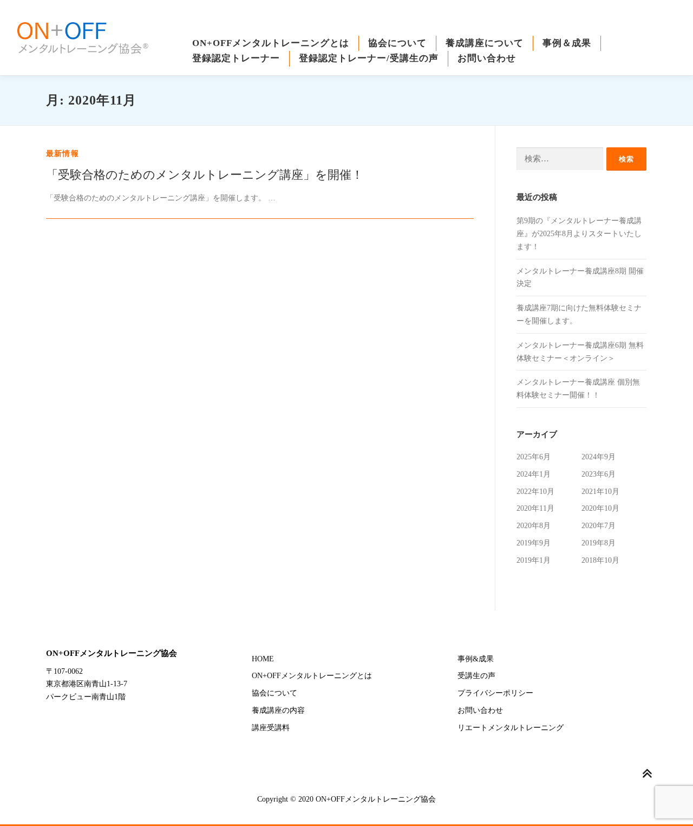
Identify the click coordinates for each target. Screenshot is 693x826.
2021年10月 (600, 491)
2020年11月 (535, 508)
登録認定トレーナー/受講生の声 (369, 58)
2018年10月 (600, 560)
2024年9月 (598, 457)
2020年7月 (598, 526)
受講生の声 (476, 676)
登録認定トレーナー (236, 58)
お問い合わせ (486, 58)
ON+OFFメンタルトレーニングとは (270, 43)
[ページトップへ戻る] (647, 774)
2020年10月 (600, 508)
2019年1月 (534, 560)
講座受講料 (271, 728)
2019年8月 (598, 543)
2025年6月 (534, 457)
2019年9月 (534, 543)
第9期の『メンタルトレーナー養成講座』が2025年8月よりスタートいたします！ (579, 234)
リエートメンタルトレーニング (510, 728)
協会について (397, 43)
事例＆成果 (566, 43)
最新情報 (62, 153)
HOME (263, 659)
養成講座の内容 (278, 710)
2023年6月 (598, 474)
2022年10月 (535, 491)
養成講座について (485, 43)
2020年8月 (534, 526)
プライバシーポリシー (495, 693)
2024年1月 (534, 474)
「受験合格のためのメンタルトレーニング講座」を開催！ (204, 174)
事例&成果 (475, 659)
